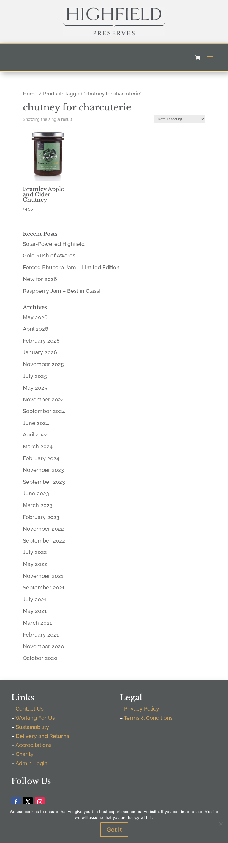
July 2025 (35, 376)
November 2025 (43, 364)
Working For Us (35, 718)
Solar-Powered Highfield (54, 244)
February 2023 (41, 517)
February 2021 (41, 635)
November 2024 (43, 399)
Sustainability (32, 727)
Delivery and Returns (42, 736)
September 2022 (44, 540)
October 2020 (40, 658)
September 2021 (43, 587)
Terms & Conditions (148, 718)
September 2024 (44, 411)
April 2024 (35, 434)
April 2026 (35, 329)
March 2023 (38, 505)
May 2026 (35, 317)
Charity (25, 754)
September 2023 (44, 482)
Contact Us (30, 709)
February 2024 (41, 458)
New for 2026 (40, 279)
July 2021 (34, 599)
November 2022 (43, 529)
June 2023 (36, 493)
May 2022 (35, 564)
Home (30, 94)
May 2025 (35, 388)
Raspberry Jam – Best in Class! (62, 291)
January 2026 (40, 352)
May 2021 (35, 611)
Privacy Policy (141, 709)
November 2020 (43, 646)
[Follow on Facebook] (16, 801)
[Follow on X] (28, 801)
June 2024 (36, 423)
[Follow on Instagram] (40, 801)
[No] (221, 824)
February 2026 (41, 341)
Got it (114, 829)
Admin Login (31, 763)
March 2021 (37, 623)
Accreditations (33, 745)
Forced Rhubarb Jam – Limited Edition (71, 267)
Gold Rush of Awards (49, 255)
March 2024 (38, 446)
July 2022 (35, 552)
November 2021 (43, 576)
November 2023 (43, 470)
